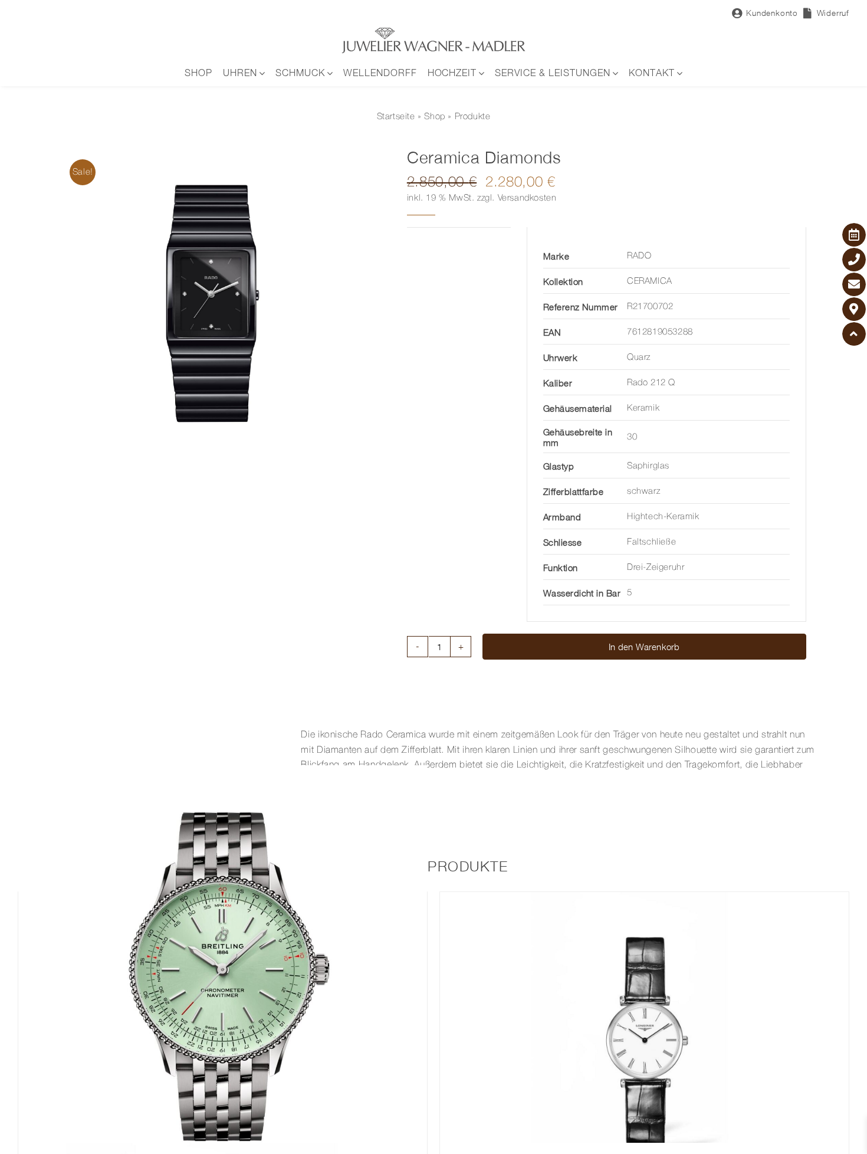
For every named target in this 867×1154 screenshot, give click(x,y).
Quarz (639, 357)
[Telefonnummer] (854, 259)
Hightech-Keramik (663, 517)
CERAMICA (649, 281)
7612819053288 (660, 332)
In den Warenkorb (644, 646)
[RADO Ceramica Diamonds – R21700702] (217, 303)
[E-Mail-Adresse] (854, 284)
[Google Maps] (854, 309)
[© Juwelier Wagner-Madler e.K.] (433, 31)
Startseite (396, 117)
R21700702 (650, 307)
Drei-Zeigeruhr (655, 567)
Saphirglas (648, 466)
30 (632, 437)
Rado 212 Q (651, 383)
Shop (434, 117)
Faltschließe (651, 542)
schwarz (643, 491)
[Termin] (854, 235)
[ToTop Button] (854, 334)
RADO (639, 256)
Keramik (643, 408)
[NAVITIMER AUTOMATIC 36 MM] (222, 970)
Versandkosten (527, 198)
